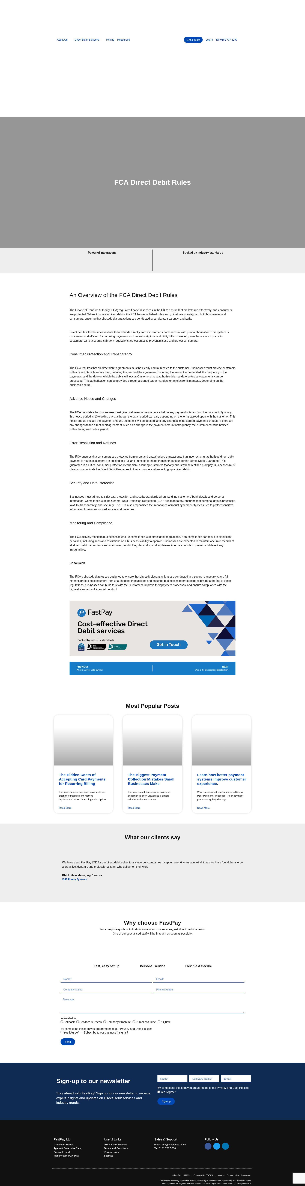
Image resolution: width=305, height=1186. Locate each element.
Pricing (110, 39)
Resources (123, 39)
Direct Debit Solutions (86, 39)
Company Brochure (118, 1021)
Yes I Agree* (71, 1032)
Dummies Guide (146, 1021)
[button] (56, 863)
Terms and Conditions (116, 1148)
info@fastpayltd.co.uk (174, 1144)
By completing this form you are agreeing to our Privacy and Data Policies (106, 1029)
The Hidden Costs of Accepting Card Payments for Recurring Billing (82, 779)
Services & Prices (90, 1021)
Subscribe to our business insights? (106, 1032)
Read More (65, 807)
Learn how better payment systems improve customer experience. (221, 779)
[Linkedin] (225, 1146)
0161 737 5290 (167, 1148)
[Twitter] (216, 1146)
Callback (69, 1021)
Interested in (68, 1018)
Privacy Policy (111, 1152)
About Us (62, 39)
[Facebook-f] (208, 1146)
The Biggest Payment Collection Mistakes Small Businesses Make (151, 779)
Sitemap (108, 1155)
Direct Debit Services (115, 1144)
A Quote (166, 1021)
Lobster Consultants (242, 1175)
